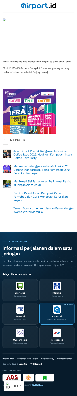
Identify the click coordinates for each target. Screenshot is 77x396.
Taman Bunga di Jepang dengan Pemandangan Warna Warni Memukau (43, 210)
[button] (5, 6)
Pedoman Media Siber (27, 359)
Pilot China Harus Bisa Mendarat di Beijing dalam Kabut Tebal (37, 61)
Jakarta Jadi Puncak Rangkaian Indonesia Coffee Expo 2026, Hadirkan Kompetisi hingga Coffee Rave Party (42, 155)
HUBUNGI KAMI (37, 385)
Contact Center (64, 359)
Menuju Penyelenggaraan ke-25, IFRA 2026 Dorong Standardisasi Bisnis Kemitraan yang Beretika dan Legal (41, 170)
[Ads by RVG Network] (12, 377)
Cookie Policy (47, 359)
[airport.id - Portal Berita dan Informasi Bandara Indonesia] (38, 6)
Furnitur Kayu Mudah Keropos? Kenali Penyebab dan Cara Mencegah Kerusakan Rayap (40, 197)
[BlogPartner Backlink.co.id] (44, 377)
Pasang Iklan (8, 359)
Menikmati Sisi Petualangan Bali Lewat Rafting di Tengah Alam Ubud (42, 183)
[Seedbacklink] (28, 377)
